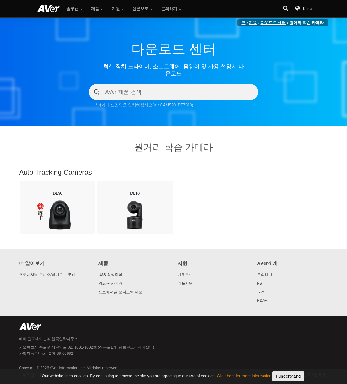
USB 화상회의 (110, 274)
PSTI (261, 283)
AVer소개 (267, 263)
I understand (288, 376)
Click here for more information (244, 376)
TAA (260, 292)
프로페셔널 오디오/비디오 (120, 292)
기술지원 (185, 283)
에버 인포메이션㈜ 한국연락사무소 (48, 339)
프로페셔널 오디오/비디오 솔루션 (47, 274)
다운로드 (185, 274)
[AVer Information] (48, 9)
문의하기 (264, 274)
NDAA (262, 300)
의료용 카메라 (110, 283)
